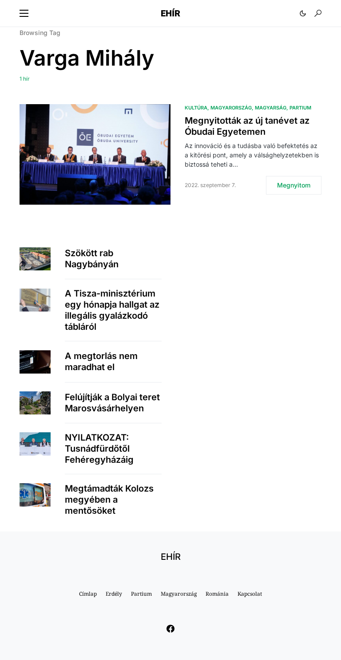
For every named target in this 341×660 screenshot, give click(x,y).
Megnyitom (293, 185)
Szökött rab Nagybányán (92, 258)
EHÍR (170, 13)
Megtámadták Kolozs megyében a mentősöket (109, 499)
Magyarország (231, 108)
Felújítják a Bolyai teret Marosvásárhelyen (112, 403)
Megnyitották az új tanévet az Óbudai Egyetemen (247, 126)
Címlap (88, 594)
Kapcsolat (250, 594)
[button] (24, 13)
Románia (217, 594)
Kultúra (196, 108)
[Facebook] (170, 629)
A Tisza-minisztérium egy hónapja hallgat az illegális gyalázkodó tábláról (112, 310)
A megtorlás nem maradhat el (101, 361)
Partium (300, 108)
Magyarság (270, 108)
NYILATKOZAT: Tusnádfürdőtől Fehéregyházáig (99, 448)
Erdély (114, 594)
